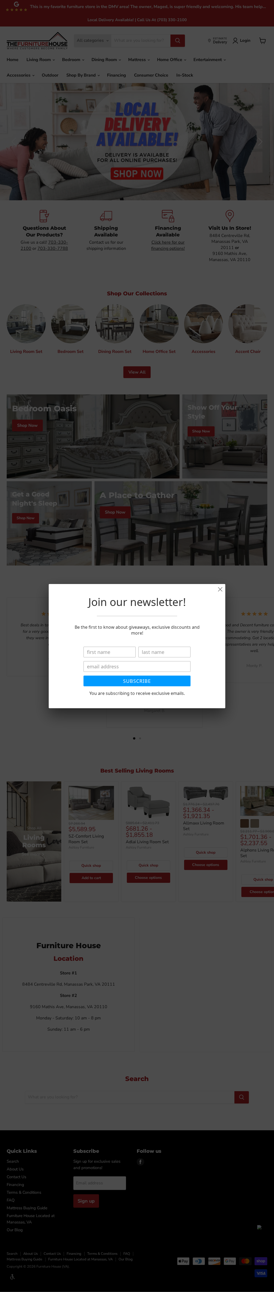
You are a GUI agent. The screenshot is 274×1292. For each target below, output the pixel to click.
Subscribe (137, 681)
